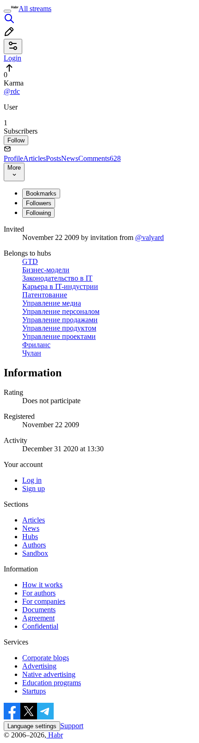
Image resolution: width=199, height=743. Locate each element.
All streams (35, 8)
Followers (38, 203)
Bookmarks (41, 193)
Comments (99, 158)
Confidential (40, 626)
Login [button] (12, 58)
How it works (42, 585)
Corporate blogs (45, 658)
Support (71, 726)
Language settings (31, 726)
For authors (39, 593)
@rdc (12, 91)
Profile (13, 158)
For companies (43, 601)
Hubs (30, 536)
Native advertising (48, 674)
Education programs (51, 683)
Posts (53, 158)
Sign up (33, 488)
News (69, 158)
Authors (34, 545)
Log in (32, 480)
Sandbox (35, 553)
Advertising (39, 666)
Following (38, 212)
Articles (34, 158)
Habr (54, 735)
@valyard (149, 237)
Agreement (38, 618)
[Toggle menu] (7, 11)
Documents (39, 610)
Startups (34, 691)
